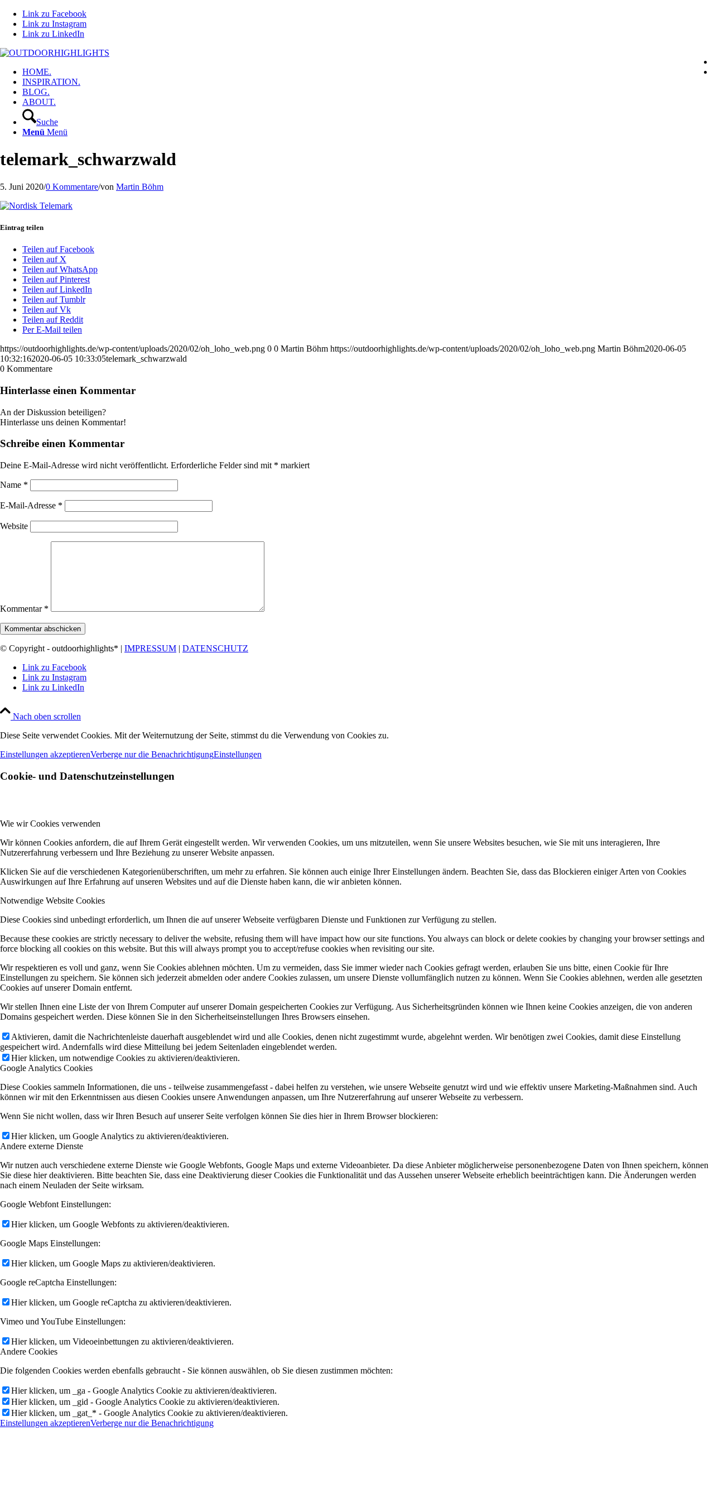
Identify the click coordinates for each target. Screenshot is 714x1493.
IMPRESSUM (150, 648)
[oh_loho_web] (54, 52)
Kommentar (24, 608)
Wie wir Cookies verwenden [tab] (50, 823)
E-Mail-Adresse (31, 505)
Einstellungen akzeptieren (45, 754)
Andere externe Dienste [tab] (41, 1146)
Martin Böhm (139, 186)
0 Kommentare (72, 186)
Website (14, 526)
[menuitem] (368, 72)
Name (14, 484)
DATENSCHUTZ (215, 648)
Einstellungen (238, 754)
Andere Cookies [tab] (28, 1351)
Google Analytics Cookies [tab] (46, 1068)
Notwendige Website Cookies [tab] (52, 900)
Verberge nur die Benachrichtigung (152, 754)
